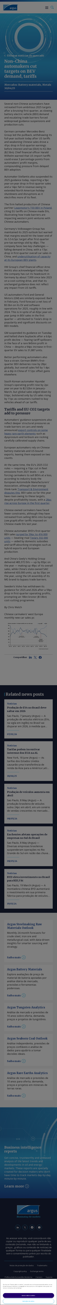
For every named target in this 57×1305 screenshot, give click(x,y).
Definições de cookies (28, 1301)
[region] (28, 1292)
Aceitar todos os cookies (28, 1295)
